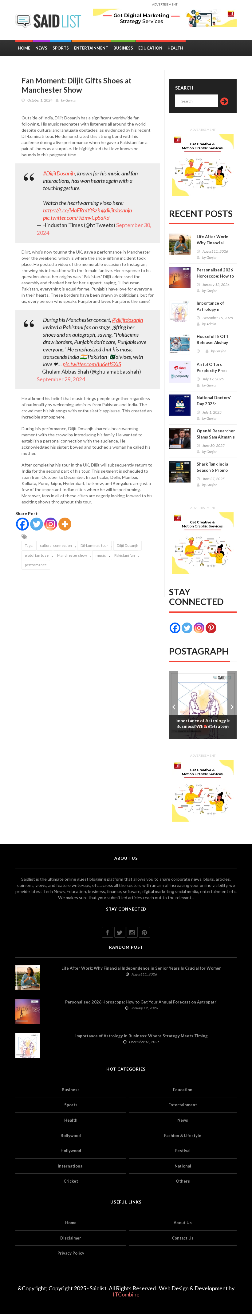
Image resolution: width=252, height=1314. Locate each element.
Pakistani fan (124, 555)
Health (175, 48)
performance (36, 565)
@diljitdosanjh (116, 210)
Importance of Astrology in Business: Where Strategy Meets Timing (141, 1035)
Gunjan (70, 100)
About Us (183, 1222)
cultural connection (56, 545)
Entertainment (91, 48)
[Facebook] (22, 524)
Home (24, 48)
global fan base (37, 555)
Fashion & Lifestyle (182, 1135)
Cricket (71, 1181)
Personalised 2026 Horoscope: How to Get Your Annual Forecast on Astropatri (141, 1002)
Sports (61, 48)
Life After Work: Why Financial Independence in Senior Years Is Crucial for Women (141, 968)
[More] (64, 524)
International (71, 1166)
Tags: (29, 545)
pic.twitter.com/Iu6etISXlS (92, 364)
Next (232, 705)
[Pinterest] (211, 628)
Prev (173, 705)
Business (123, 48)
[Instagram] (50, 524)
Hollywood (71, 1150)
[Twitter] (36, 524)
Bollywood (71, 1135)
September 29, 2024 (61, 379)
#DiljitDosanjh (59, 173)
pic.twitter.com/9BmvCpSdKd (76, 217)
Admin (211, 324)
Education (150, 48)
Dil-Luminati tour (94, 545)
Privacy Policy (70, 1253)
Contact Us (183, 1238)
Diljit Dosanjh (127, 545)
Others (183, 1181)
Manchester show (72, 555)
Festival (183, 1150)
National (183, 1166)
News (41, 48)
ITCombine (126, 1294)
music (101, 555)
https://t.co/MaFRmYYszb (71, 210)
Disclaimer (70, 1238)
